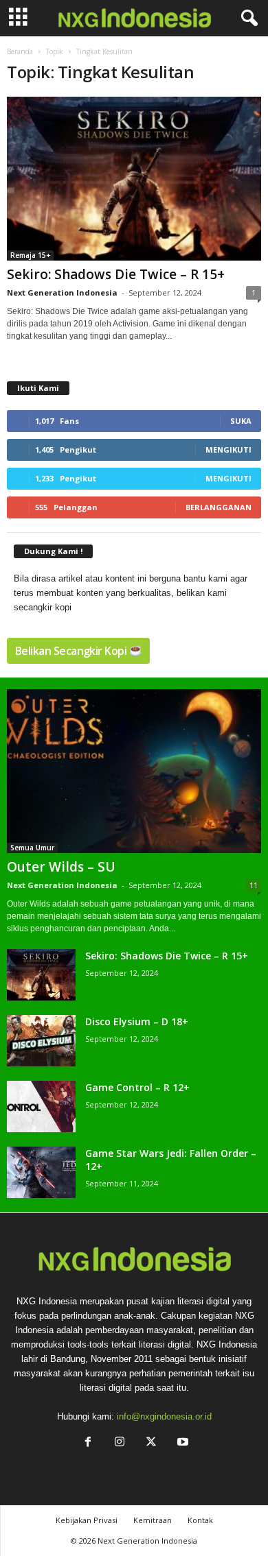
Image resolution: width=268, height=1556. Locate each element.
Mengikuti (228, 449)
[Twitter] (151, 1443)
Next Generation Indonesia (62, 292)
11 (253, 885)
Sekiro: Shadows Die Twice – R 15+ (116, 274)
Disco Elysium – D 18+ (136, 1021)
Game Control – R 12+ (137, 1087)
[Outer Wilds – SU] (134, 771)
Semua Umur (32, 847)
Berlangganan (219, 507)
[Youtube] (181, 1443)
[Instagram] (119, 1443)
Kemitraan (152, 1520)
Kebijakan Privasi (87, 1520)
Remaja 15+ (30, 255)
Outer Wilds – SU (61, 867)
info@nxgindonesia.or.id (164, 1416)
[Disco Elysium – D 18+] (41, 1040)
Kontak (200, 1520)
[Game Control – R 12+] (41, 1106)
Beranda (20, 51)
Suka (241, 421)
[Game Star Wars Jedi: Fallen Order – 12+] (41, 1172)
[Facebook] (88, 1443)
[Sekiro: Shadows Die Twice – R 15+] (134, 179)
